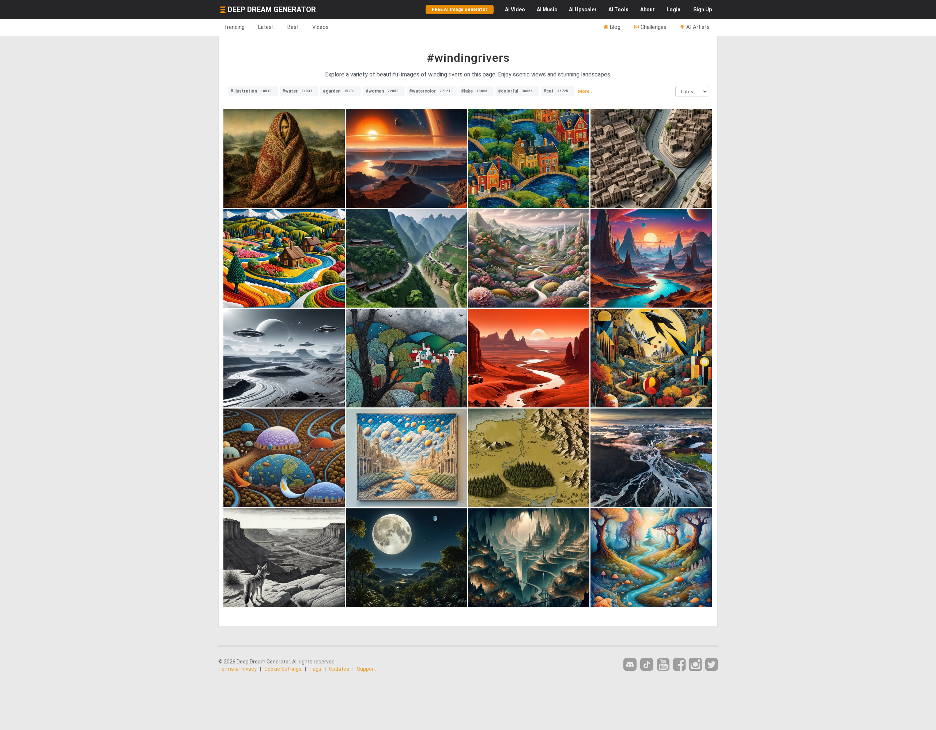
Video (515, 9)
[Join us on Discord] (630, 664)
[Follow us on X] (711, 664)
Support (366, 669)
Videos (320, 27)
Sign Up (702, 9)
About (647, 9)
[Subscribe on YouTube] (663, 664)
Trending (234, 27)
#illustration (251, 91)
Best (293, 27)
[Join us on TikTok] (646, 664)
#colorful (515, 91)
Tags (315, 669)
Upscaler (583, 9)
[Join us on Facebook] (679, 664)
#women (382, 91)
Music (547, 9)
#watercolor (429, 91)
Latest (266, 27)
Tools (618, 9)
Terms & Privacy (237, 669)
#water (297, 91)
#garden (339, 91)
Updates (339, 669)
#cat (555, 91)
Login (673, 9)
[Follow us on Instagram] (695, 664)
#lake (474, 91)
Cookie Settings (283, 669)
